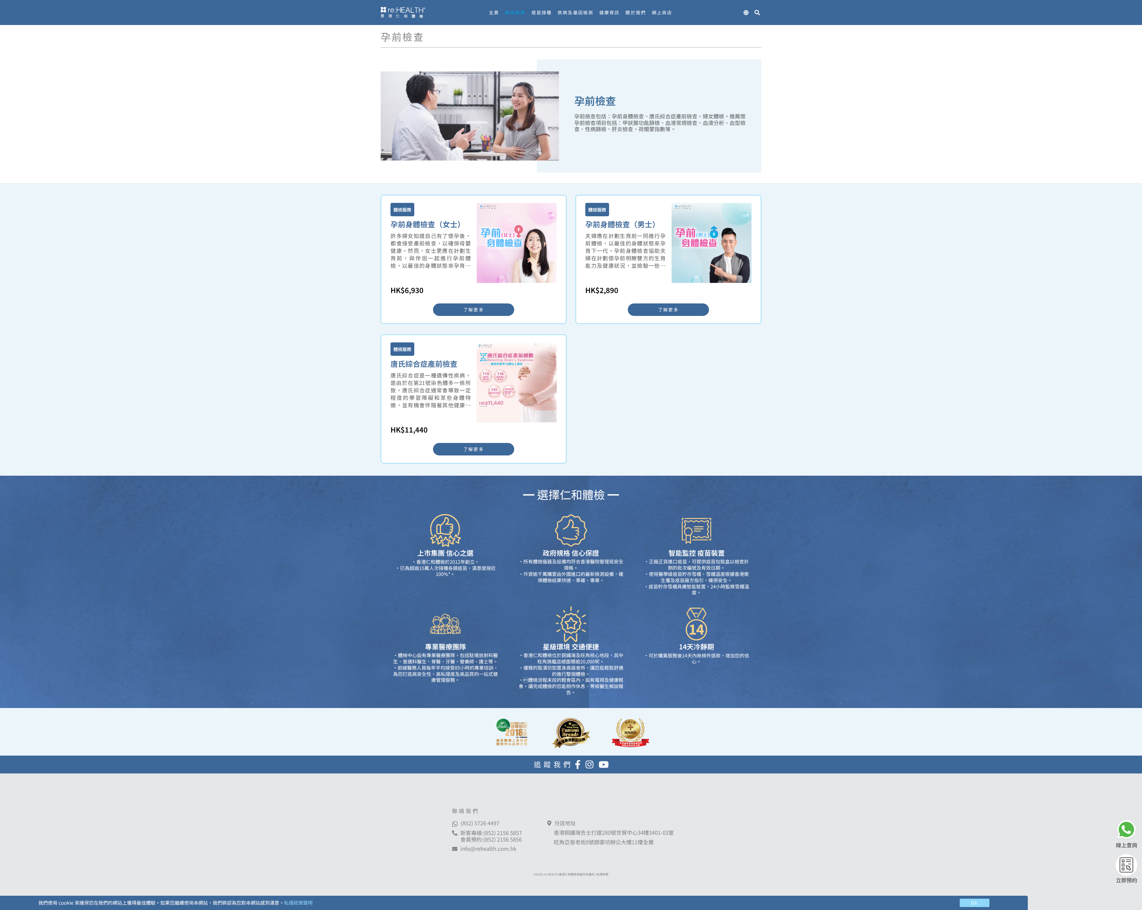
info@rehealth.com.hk (488, 848)
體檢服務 (515, 12)
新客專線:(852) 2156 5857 (491, 833)
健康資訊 (609, 12)
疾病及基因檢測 (575, 12)
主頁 (494, 12)
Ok (974, 903)
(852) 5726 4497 (480, 823)
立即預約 (1126, 880)
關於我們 (635, 12)
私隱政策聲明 (298, 902)
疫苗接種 (541, 12)
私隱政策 (602, 874)
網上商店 (662, 12)
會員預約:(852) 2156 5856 (491, 839)
